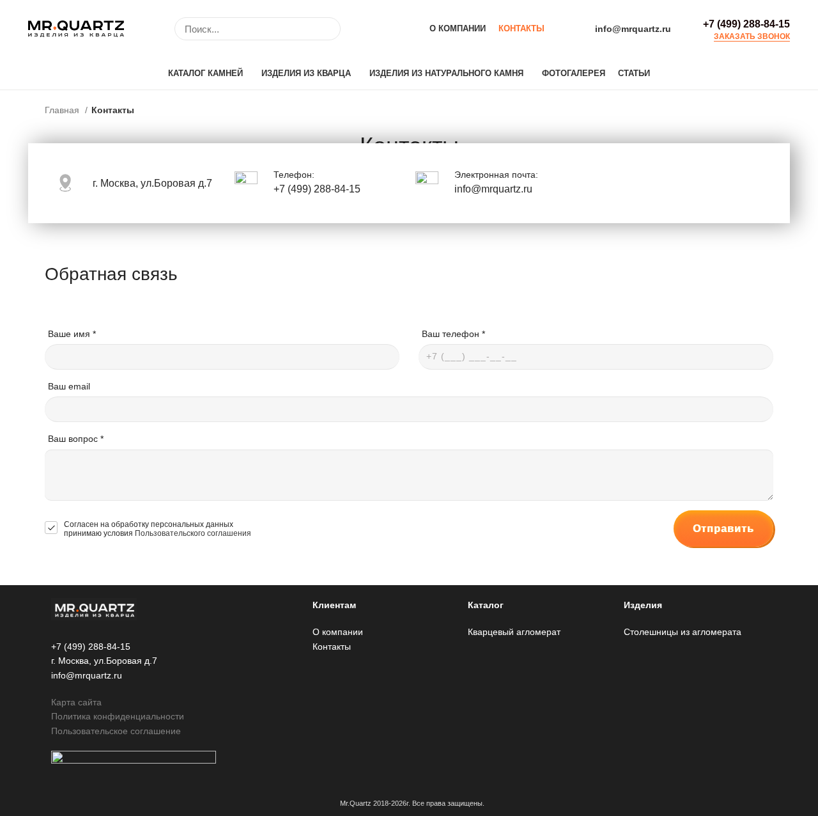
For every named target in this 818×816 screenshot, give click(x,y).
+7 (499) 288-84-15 (746, 24)
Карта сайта (76, 702)
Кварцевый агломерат (514, 632)
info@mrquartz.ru (633, 29)
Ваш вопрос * (76, 439)
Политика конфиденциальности (117, 716)
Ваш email (69, 386)
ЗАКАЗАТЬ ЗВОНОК (752, 37)
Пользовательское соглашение (116, 731)
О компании (338, 632)
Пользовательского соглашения (193, 533)
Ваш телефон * (453, 334)
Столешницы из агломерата (682, 632)
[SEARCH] (323, 28)
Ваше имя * (72, 334)
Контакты (332, 646)
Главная (63, 110)
